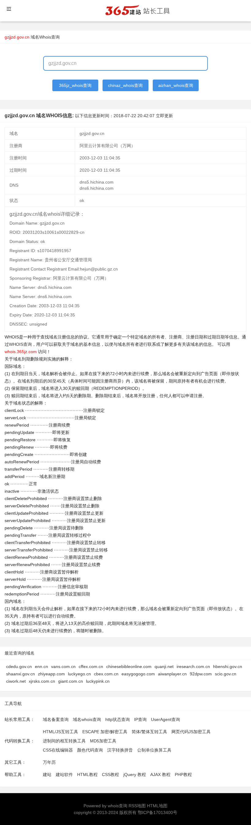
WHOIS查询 (20, 344)
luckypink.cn (98, 681)
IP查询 (140, 719)
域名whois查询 (87, 719)
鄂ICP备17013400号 (157, 812)
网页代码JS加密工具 (191, 731)
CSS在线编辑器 (58, 750)
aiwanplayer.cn (172, 673)
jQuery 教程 (134, 774)
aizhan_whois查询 (175, 85)
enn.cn (41, 666)
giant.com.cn (70, 681)
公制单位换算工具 (154, 750)
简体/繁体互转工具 (149, 731)
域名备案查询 (56, 719)
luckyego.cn (79, 673)
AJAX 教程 (160, 774)
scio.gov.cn (225, 673)
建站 (47, 774)
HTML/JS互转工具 (60, 731)
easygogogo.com (138, 673)
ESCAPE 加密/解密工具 (104, 731)
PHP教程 (183, 774)
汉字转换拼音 (120, 750)
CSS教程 (110, 774)
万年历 (49, 762)
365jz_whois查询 (75, 85)
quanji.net (164, 666)
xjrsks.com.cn (42, 681)
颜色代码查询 (90, 750)
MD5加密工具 (103, 740)
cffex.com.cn (91, 666)
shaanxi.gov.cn (20, 673)
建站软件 (64, 774)
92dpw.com (201, 673)
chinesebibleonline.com (129, 666)
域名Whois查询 (45, 37)
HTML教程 (87, 774)
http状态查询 (117, 719)
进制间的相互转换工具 (64, 740)
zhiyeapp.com (51, 673)
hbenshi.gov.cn (227, 666)
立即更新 (164, 115)
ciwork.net (16, 681)
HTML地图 (157, 805)
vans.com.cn (63, 666)
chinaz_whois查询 (125, 85)
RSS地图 (137, 805)
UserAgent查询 (165, 719)
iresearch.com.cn (193, 666)
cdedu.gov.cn (19, 666)
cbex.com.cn (106, 673)
